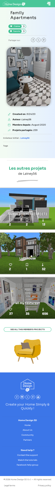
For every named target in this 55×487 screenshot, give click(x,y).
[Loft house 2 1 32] (27, 253)
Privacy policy (44, 485)
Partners (27, 440)
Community (27, 435)
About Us (27, 430)
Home (28, 425)
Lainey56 (25, 138)
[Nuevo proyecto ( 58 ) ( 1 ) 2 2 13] (27, 208)
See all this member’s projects (27, 329)
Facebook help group (27, 465)
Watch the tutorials (27, 460)
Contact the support (27, 455)
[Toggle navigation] (48, 3)
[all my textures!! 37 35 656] (27, 298)
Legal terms (9, 485)
